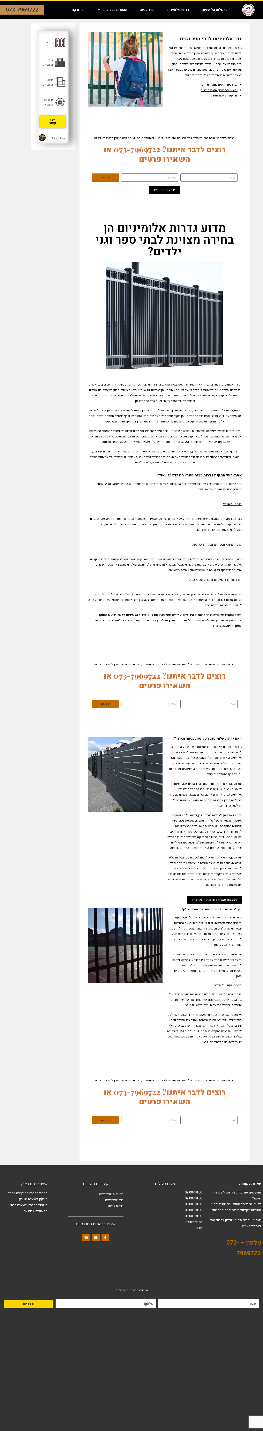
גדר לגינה (147, 9)
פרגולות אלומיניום (214, 9)
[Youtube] (95, 1237)
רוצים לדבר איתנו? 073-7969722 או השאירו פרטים (165, 154)
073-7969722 (22, 9)
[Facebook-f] (105, 1237)
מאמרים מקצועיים (115, 9)
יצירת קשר (77, 9)
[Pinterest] (86, 1237)
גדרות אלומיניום (177, 9)
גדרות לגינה (115, 1206)
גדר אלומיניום (114, 1200)
